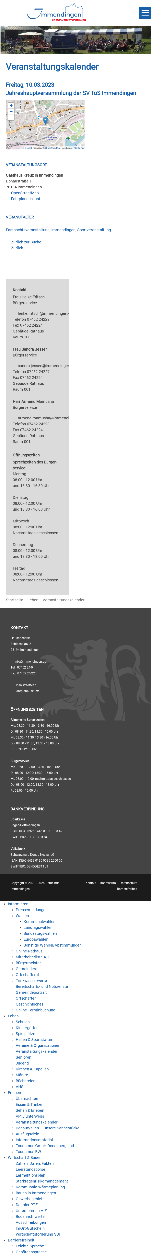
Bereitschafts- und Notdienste (42, 986)
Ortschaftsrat (27, 974)
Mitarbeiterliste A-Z (33, 957)
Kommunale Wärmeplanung (40, 1187)
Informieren (18, 904)
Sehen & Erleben (30, 1110)
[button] (11, 117)
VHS (19, 1086)
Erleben (14, 1092)
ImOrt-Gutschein (30, 1228)
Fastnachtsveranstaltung (28, 229)
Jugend (22, 1063)
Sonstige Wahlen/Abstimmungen (53, 945)
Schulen (23, 1021)
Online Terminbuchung (35, 1010)
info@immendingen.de (30, 661)
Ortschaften (26, 998)
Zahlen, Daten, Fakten (35, 1163)
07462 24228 (38, 424)
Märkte (22, 1075)
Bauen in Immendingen (36, 1193)
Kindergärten (27, 1027)
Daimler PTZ (27, 1204)
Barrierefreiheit (127, 889)
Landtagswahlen (38, 927)
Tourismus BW (28, 1151)
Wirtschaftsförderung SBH (39, 1234)
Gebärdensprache (31, 1252)
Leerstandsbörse (30, 1169)
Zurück (17, 248)
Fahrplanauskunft (26, 198)
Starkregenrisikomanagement (42, 1181)
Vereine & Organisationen (38, 1045)
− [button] (11, 111)
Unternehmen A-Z (31, 1210)
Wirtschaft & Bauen (24, 1157)
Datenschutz (128, 883)
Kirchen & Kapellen (32, 1069)
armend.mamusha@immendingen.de (50, 418)
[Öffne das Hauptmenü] (145, 13)
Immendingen (63, 229)
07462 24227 (38, 371)
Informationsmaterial (34, 1139)
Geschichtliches (29, 1004)
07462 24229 (38, 319)
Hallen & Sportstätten (34, 1039)
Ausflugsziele (27, 1134)
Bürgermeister (28, 963)
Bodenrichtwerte (30, 1216)
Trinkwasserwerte (31, 980)
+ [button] (11, 105)
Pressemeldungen (32, 909)
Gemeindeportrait (31, 992)
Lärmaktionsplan (30, 1175)
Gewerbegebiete (30, 1198)
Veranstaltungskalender (37, 1051)
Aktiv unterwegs (30, 1116)
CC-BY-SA (79, 147)
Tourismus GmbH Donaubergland (45, 1145)
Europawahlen (36, 939)
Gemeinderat (27, 968)
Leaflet (28, 147)
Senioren (23, 1057)
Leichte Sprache (30, 1246)
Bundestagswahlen (40, 933)
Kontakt (91, 883)
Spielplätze (25, 1033)
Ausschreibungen (31, 1222)
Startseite (14, 600)
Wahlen (22, 915)
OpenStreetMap (52, 147)
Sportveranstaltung (94, 229)
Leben (33, 600)
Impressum (108, 883)
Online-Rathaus (29, 951)
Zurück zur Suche (26, 242)
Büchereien (25, 1080)
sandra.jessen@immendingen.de (46, 365)
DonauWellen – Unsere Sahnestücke (47, 1128)
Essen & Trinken (29, 1104)
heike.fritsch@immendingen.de (45, 313)
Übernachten (27, 1098)
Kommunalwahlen (39, 921)
